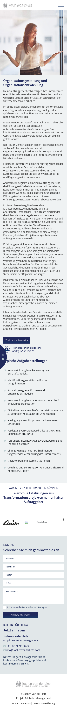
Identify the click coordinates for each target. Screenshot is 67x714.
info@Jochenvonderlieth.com (23, 650)
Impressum (25, 703)
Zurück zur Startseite (16, 340)
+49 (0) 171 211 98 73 (23, 351)
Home (15, 703)
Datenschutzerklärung (33, 607)
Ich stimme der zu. (27, 607)
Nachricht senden (20, 615)
